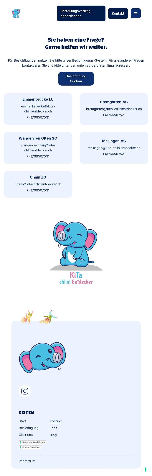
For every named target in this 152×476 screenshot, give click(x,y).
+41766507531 (38, 117)
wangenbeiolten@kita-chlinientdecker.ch (38, 147)
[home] (32, 13)
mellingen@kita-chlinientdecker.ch (114, 148)
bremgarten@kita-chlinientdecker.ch (114, 109)
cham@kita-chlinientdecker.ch (38, 184)
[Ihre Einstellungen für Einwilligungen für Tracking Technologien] (145, 469)
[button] (136, 13)
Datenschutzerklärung (33, 442)
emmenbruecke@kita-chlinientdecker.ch (38, 108)
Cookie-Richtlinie (31, 447)
